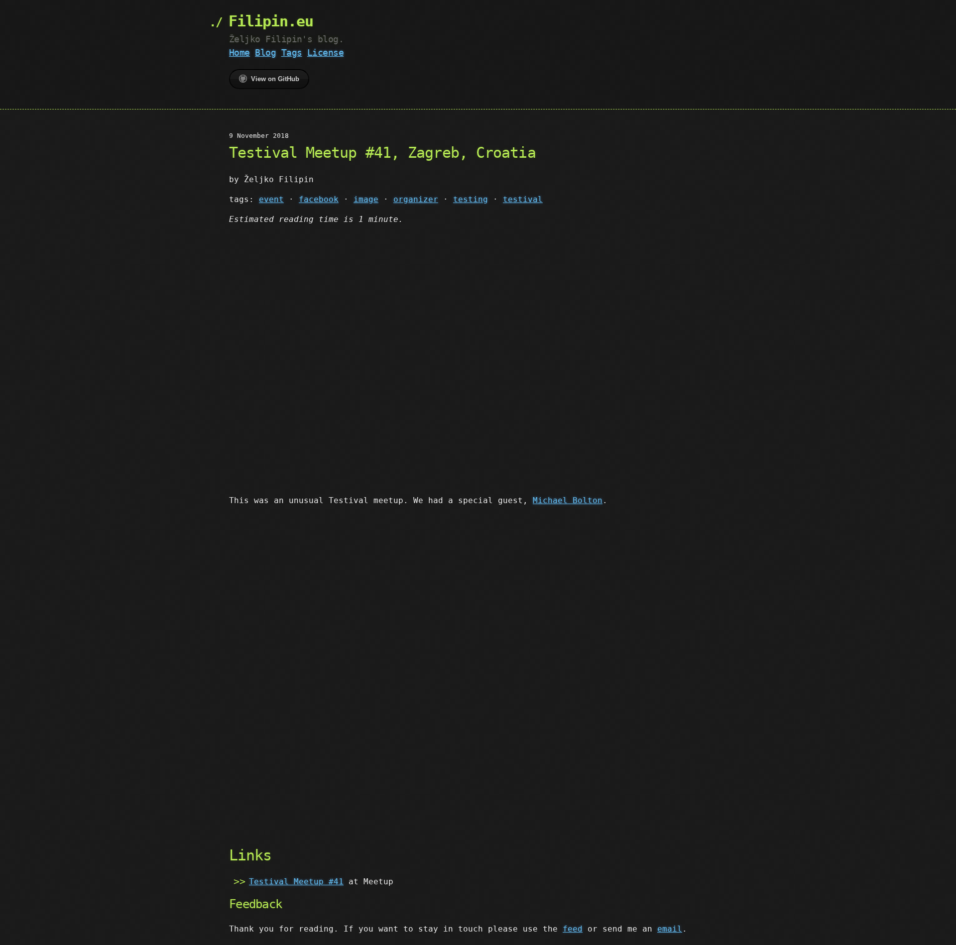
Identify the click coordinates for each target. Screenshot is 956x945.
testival (523, 199)
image (366, 199)
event (271, 199)
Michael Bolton (567, 500)
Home (239, 52)
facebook (319, 199)
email (669, 929)
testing (470, 199)
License (325, 52)
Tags (291, 52)
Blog (265, 52)
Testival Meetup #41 (296, 881)
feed (573, 929)
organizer (415, 199)
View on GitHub (275, 79)
